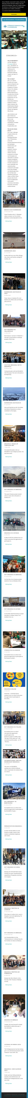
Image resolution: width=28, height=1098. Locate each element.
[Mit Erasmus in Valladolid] (14, 320)
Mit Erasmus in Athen (12, 609)
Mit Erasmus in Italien (12, 727)
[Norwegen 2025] (14, 240)
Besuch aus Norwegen (12, 209)
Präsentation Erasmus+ (13, 826)
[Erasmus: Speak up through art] (14, 433)
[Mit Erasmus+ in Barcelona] (14, 791)
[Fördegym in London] (14, 639)
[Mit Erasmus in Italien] (14, 718)
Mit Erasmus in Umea (12, 867)
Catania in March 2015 (12, 1044)
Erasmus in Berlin (11, 1020)
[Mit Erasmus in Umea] (14, 856)
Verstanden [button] (14, 14)
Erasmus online (10, 689)
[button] (23, 26)
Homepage (10, 64)
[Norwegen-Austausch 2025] (14, 281)
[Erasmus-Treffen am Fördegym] (14, 962)
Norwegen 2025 (10, 251)
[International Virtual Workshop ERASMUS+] (14, 753)
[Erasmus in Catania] (14, 521)
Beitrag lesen (8, 221)
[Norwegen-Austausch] (14, 394)
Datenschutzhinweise (19, 1095)
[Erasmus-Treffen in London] (14, 897)
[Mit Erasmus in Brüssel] (14, 476)
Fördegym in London (12, 650)
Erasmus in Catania (11, 533)
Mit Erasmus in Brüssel (13, 489)
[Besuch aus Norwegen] (14, 199)
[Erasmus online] (14, 679)
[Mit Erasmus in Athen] (14, 601)
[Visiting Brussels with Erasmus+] (14, 357)
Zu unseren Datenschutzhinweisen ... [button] (11, 10)
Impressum (7, 1095)
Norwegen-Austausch (12, 402)
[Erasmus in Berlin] (14, 1006)
